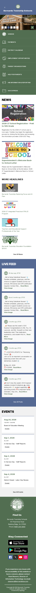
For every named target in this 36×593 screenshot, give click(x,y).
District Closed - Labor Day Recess (16, 480)
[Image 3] (8, 27)
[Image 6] (17, 27)
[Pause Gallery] (32, 27)
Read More (25, 286)
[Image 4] (11, 27)
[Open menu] (5, 7)
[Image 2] (5, 27)
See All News (18, 254)
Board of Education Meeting (14, 425)
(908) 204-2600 (19, 527)
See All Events (18, 492)
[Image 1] (2, 27)
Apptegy (22, 590)
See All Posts (18, 402)
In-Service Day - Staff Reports (15, 444)
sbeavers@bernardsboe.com (18, 581)
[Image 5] (14, 27)
